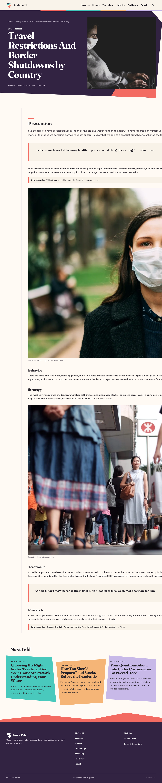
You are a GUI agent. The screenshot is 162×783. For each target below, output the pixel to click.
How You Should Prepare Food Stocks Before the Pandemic (78, 672)
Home (10, 22)
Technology (107, 5)
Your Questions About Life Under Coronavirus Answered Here (130, 669)
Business (86, 5)
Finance (96, 5)
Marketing (120, 5)
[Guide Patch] (19, 5)
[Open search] (153, 5)
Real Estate (133, 5)
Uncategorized (20, 22)
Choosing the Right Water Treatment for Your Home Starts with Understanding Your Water (85, 627)
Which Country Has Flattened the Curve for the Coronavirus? (72, 180)
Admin (12, 85)
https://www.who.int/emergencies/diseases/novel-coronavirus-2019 (62, 398)
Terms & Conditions (133, 744)
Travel (144, 5)
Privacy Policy (130, 738)
